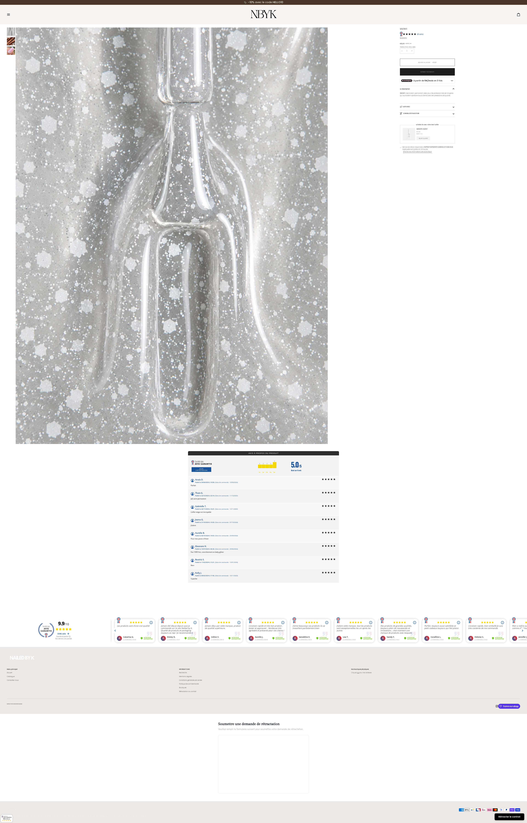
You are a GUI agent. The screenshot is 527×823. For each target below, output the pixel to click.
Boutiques (182, 688)
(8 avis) (420, 34)
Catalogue (11, 676)
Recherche (183, 673)
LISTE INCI (406, 107)
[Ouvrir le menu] (11, 14)
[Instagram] (497, 706)
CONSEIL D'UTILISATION (411, 113)
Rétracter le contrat (509, 816)
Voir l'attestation (201, 469)
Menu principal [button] (12, 669)
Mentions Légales (185, 676)
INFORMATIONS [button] (184, 669)
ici (358, 673)
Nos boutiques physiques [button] (360, 669)
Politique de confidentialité (189, 684)
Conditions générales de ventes (190, 680)
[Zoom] (172, 235)
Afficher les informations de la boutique (417, 152)
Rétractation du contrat (187, 691)
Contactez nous (13, 680)
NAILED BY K (403, 38)
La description (405, 89)
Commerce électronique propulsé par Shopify (130, 816)
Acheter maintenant (427, 72)
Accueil (9, 673)
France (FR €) (14, 810)
